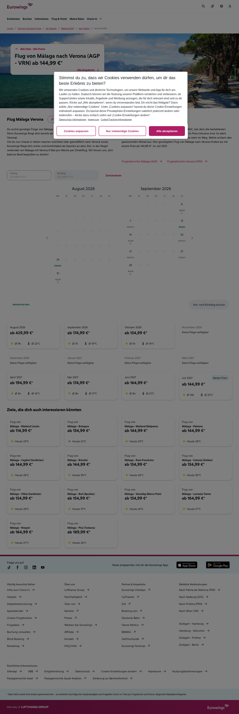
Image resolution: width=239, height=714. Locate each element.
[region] (121, 105)
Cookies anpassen (76, 131)
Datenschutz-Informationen (72, 119)
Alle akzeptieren (167, 131)
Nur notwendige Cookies (122, 131)
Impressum (93, 119)
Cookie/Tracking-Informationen (116, 119)
